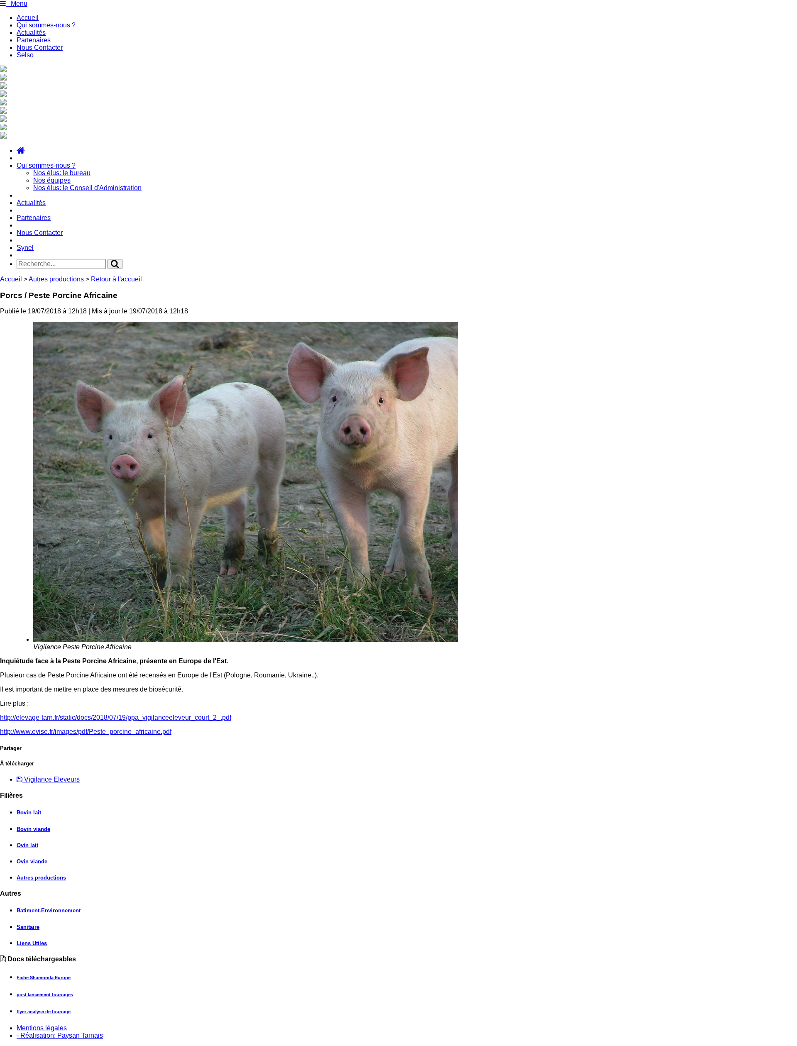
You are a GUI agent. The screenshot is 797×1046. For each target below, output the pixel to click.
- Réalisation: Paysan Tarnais (60, 1035)
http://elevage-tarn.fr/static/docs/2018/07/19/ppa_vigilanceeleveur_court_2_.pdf (115, 717)
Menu (16, 3)
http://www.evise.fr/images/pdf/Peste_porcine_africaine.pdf (85, 731)
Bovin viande (33, 829)
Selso (25, 55)
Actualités (31, 32)
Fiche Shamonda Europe (44, 977)
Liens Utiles (32, 943)
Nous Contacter (40, 47)
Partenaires (34, 40)
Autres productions (57, 279)
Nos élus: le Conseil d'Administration (87, 187)
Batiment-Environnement (49, 910)
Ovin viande (32, 861)
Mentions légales (42, 1027)
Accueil (28, 17)
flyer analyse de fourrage (44, 1011)
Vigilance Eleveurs (51, 779)
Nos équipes (52, 180)
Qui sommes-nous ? (46, 25)
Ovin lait (27, 845)
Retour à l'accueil (116, 279)
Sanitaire (28, 927)
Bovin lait (29, 812)
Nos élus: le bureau (61, 172)
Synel (25, 247)
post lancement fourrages (45, 994)
